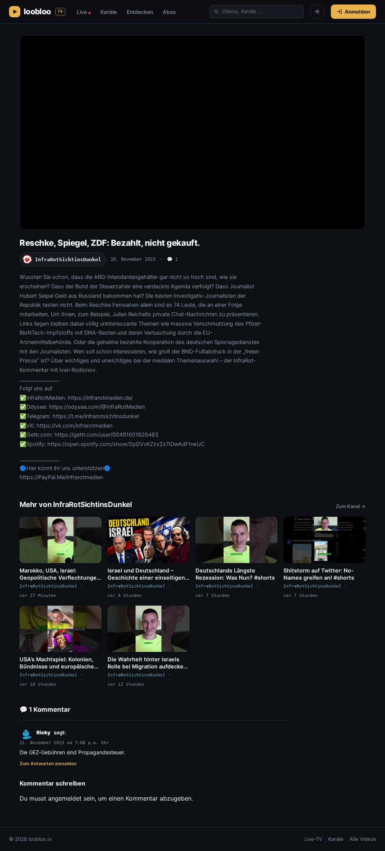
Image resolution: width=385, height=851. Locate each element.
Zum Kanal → (350, 506)
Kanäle (108, 12)
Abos (169, 12)
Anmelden (357, 12)
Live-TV (313, 839)
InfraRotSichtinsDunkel (68, 259)
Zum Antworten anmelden (48, 763)
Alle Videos (363, 839)
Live (84, 12)
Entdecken (140, 12)
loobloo (43, 11)
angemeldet (65, 798)
